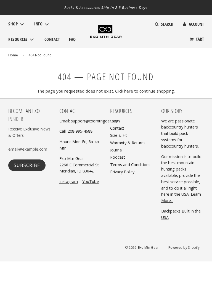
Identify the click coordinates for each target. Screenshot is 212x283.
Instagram (68, 181)
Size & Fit (118, 135)
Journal (116, 150)
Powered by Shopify (184, 247)
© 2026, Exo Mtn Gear (142, 247)
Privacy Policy (122, 171)
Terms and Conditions (130, 164)
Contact (52, 39)
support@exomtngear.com (95, 121)
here (128, 91)
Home (13, 55)
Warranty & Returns (127, 142)
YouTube (90, 181)
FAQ (72, 39)
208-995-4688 (80, 131)
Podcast (117, 157)
